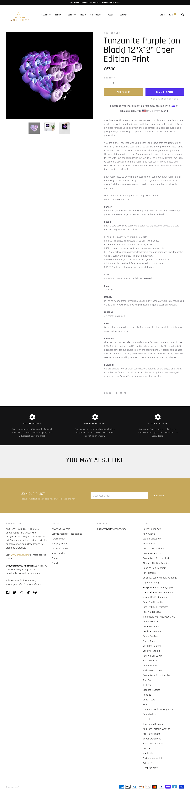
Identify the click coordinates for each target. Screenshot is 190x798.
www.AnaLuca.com (61, 529)
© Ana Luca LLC (12, 787)
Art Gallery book (151, 626)
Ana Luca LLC (112, 33)
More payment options (164, 99)
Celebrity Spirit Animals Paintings (160, 577)
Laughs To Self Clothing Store (158, 709)
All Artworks (149, 533)
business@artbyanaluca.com (111, 529)
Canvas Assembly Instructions (67, 533)
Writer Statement (152, 738)
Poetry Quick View (152, 611)
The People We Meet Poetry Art (159, 616)
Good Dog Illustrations (154, 602)
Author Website (151, 621)
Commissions (149, 714)
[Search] (182, 15)
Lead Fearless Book (153, 631)
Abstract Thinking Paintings (156, 563)
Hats (145, 704)
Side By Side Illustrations (155, 607)
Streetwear (95, 15)
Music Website (150, 660)
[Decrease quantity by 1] (106, 83)
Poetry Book (149, 641)
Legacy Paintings (151, 582)
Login (162, 15)
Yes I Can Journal (152, 646)
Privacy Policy (58, 553)
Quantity (109, 78)
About (110, 15)
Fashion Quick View (152, 670)
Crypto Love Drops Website (156, 558)
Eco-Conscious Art (152, 538)
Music (83, 15)
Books (71, 15)
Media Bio (148, 753)
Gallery (44, 15)
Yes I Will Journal (151, 651)
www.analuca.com (20, 554)
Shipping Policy (59, 543)
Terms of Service (60, 548)
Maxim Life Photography (155, 597)
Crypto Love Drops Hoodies (156, 675)
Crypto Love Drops (152, 553)
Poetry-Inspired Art (152, 655)
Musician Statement (153, 743)
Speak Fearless (150, 636)
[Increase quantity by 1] (121, 83)
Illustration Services (153, 724)
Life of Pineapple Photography (158, 592)
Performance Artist (152, 758)
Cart (172, 15)
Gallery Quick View (152, 529)
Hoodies (147, 694)
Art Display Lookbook (153, 548)
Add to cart (123, 92)
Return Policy (58, 538)
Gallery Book (149, 543)
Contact (123, 15)
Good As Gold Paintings (154, 568)
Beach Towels (150, 699)
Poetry (58, 15)
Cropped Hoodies (151, 690)
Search (55, 563)
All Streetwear (150, 665)
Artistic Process (150, 763)
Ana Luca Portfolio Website (156, 729)
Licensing (147, 719)
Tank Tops (148, 680)
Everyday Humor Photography (158, 587)
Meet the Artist (150, 768)
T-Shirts (147, 685)
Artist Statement (151, 733)
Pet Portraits (149, 572)
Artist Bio (147, 748)
